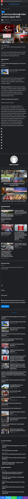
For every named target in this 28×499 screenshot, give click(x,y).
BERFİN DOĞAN (6, 20)
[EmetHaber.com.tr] (14, 4)
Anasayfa (4, 9)
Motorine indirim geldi (15, 391)
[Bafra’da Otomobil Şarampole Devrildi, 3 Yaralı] (7, 213)
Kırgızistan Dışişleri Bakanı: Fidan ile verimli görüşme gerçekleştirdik (21, 212)
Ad (2, 285)
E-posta (3, 290)
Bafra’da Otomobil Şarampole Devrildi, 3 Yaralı (12, 1)
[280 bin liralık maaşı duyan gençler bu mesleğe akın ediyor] (5, 431)
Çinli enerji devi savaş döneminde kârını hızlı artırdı (18, 418)
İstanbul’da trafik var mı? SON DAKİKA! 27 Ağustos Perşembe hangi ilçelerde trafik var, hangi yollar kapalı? (7, 253)
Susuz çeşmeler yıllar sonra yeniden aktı (11, 408)
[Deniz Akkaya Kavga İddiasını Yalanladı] (7, 227)
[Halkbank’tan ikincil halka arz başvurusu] (5, 352)
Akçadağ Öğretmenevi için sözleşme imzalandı (16, 385)
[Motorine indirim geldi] (5, 393)
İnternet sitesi (4, 295)
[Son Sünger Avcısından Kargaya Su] (5, 399)
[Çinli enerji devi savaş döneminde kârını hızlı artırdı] (5, 419)
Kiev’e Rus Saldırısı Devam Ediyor (18, 70)
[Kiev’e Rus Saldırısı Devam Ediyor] (5, 71)
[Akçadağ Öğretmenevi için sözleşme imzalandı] (5, 386)
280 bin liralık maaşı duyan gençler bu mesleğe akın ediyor (17, 429)
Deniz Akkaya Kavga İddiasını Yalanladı (6, 233)
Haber (8, 9)
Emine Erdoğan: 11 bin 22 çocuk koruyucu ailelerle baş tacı (21, 245)
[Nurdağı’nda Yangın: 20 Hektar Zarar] (5, 413)
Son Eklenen (14, 312)
